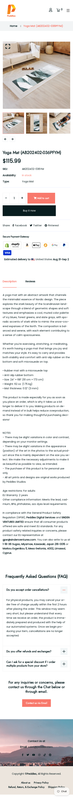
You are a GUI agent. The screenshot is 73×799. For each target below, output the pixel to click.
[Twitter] (27, 755)
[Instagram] (39, 755)
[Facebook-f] (22, 755)
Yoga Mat (28, 181)
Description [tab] (10, 281)
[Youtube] (33, 755)
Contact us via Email (36, 703)
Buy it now (29, 210)
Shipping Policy (56, 787)
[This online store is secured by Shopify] (13, 245)
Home (13, 26)
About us (25, 782)
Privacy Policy (41, 782)
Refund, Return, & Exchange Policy (26, 787)
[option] (36, 75)
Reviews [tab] (30, 281)
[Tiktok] (44, 755)
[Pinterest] (50, 755)
